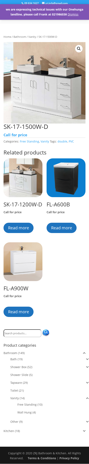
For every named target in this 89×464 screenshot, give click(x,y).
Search (47, 333)
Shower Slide (19, 375)
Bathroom (19, 37)
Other (14, 422)
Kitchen (9, 431)
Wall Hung (24, 412)
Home (7, 37)
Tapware (16, 383)
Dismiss (73, 14)
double (62, 141)
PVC (71, 141)
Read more (18, 228)
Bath (13, 359)
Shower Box (18, 367)
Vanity (32, 37)
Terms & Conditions (42, 458)
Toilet (14, 390)
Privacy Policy (69, 458)
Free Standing (29, 141)
